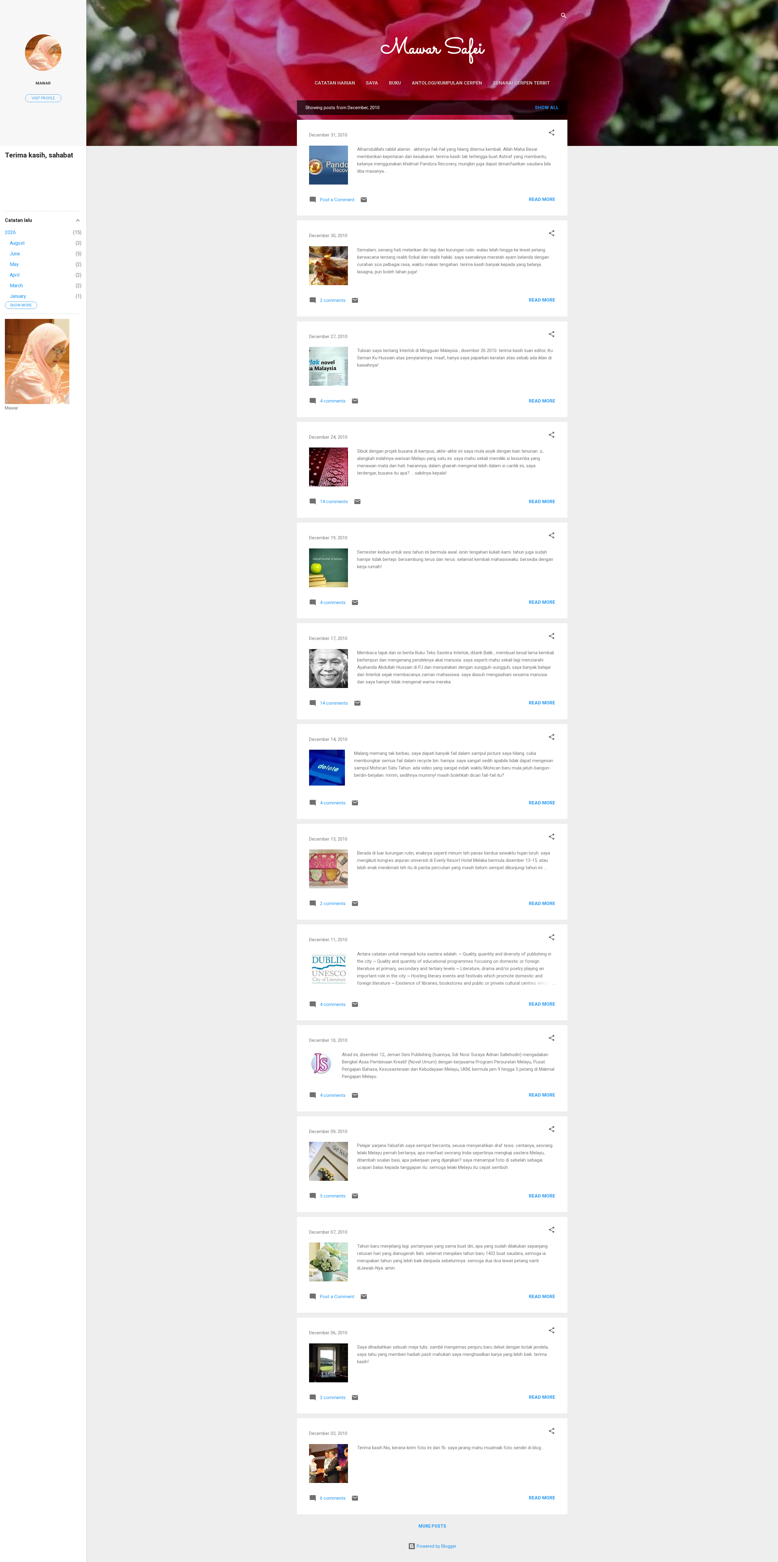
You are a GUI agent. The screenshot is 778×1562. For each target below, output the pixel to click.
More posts (432, 1526)
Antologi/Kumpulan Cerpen (447, 83)
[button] (551, 133)
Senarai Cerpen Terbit (521, 83)
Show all (547, 107)
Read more (542, 199)
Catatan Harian (335, 83)
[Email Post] (363, 202)
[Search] (563, 16)
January (18, 296)
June (15, 254)
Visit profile (43, 98)
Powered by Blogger (435, 1546)
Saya (372, 83)
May (14, 264)
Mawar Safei (432, 48)
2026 (10, 232)
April (14, 275)
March (16, 286)
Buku (395, 83)
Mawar (43, 83)
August (17, 243)
